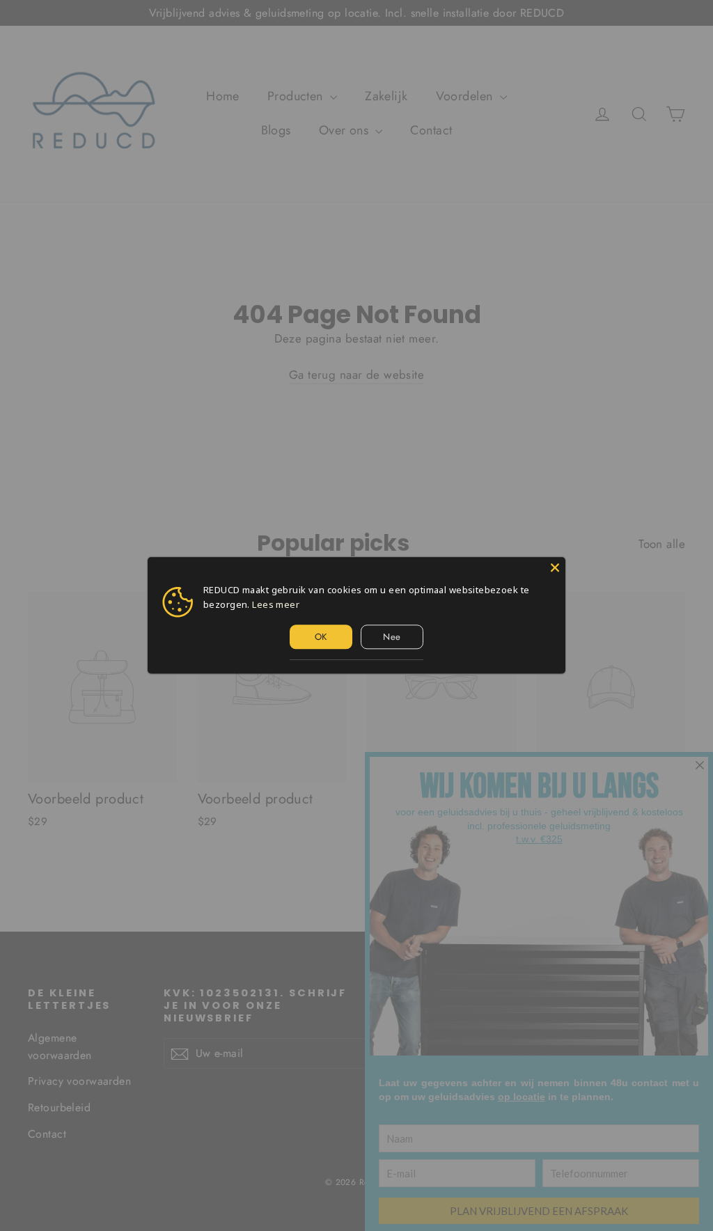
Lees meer (275, 604)
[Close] (555, 567)
